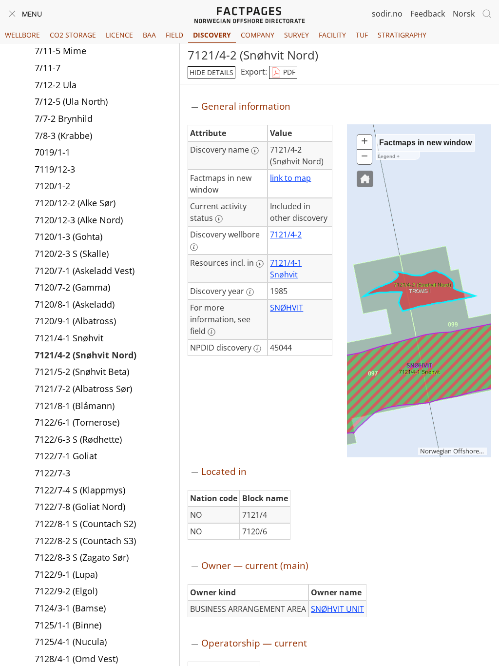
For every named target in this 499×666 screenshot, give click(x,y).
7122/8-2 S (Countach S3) (85, 541)
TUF (362, 34)
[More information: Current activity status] (219, 219)
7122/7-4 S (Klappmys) (80, 490)
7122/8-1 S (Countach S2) (85, 523)
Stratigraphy (402, 34)
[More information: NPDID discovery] (257, 349)
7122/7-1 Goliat (66, 456)
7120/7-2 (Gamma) (72, 287)
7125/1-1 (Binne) (68, 625)
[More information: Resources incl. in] (260, 264)
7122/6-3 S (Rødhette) (78, 439)
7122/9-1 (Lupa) (66, 574)
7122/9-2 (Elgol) (66, 591)
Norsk (464, 13)
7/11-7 (47, 68)
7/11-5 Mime (60, 51)
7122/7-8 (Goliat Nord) (80, 506)
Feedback (427, 13)
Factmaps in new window (425, 142)
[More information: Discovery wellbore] (194, 247)
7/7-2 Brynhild (64, 118)
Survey (296, 34)
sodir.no (387, 13)
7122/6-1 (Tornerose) (77, 422)
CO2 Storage (73, 34)
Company (257, 34)
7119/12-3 (55, 169)
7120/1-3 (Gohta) (68, 236)
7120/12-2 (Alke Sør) (75, 203)
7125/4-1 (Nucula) (71, 641)
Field (174, 34)
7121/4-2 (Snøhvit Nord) (85, 355)
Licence (119, 34)
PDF (288, 72)
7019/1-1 (52, 152)
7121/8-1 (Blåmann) (75, 405)
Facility (332, 34)
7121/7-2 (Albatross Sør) (83, 388)
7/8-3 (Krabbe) (63, 135)
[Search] (487, 13)
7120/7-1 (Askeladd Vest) (84, 270)
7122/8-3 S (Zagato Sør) (82, 557)
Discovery (212, 34)
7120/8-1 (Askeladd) (75, 304)
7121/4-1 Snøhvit (69, 338)
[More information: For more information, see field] (211, 332)
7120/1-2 (52, 186)
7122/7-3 (52, 473)
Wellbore (22, 34)
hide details (211, 72)
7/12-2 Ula (56, 85)
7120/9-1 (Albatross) (75, 321)
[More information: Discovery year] (250, 292)
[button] (365, 179)
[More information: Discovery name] (255, 151)
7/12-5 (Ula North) (71, 101)
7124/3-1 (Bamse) (70, 608)
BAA (149, 34)
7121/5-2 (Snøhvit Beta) (82, 371)
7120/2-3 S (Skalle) (72, 253)
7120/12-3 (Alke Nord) (79, 220)
